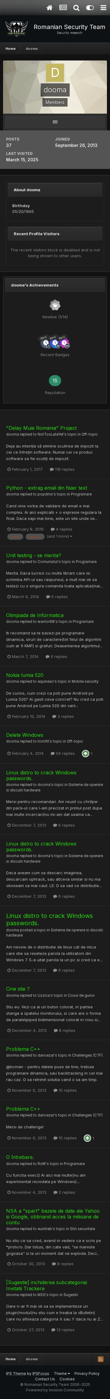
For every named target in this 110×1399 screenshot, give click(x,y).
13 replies (65, 1329)
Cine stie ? (18, 989)
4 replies (63, 529)
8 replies (66, 1030)
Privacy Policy (87, 1373)
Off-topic (90, 434)
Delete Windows (24, 735)
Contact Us (45, 1379)
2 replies (66, 1192)
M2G (42, 1295)
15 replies (67, 1090)
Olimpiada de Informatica (35, 615)
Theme (61, 1373)
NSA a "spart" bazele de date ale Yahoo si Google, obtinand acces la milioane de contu (53, 1216)
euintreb (45, 1229)
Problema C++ (23, 1049)
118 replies (64, 469)
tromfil (43, 741)
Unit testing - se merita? (33, 555)
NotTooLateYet (51, 434)
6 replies (59, 596)
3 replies (65, 716)
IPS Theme (16, 1373)
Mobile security (85, 681)
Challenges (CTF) (87, 1055)
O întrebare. (20, 1157)
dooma (12, 434)
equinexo (46, 681)
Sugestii (71, 1295)
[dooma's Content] (55, 122)
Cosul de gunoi (81, 995)
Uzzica (44, 995)
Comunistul (48, 562)
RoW (42, 1164)
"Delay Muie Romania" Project (41, 428)
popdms (45, 494)
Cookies (67, 1379)
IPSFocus (40, 1373)
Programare (81, 494)
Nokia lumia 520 (24, 675)
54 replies (65, 753)
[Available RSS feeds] (100, 1359)
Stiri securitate (82, 1229)
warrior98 (46, 621)
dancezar (46, 1055)
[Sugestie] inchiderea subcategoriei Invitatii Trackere (46, 1285)
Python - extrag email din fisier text (46, 488)
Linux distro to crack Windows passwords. (41, 775)
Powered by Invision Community (55, 1390)
